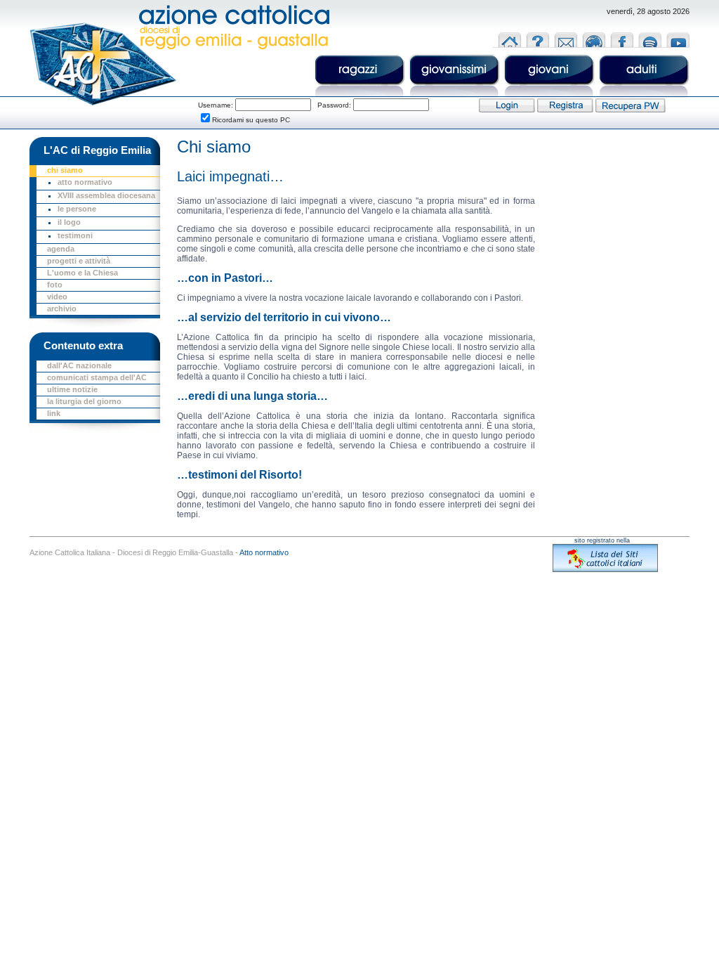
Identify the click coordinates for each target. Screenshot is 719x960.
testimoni (75, 235)
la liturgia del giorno (84, 401)
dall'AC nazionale (79, 365)
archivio (62, 308)
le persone (77, 209)
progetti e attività (78, 261)
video (57, 296)
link (53, 413)
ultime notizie (72, 389)
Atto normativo (264, 552)
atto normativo (85, 182)
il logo (69, 222)
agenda (60, 249)
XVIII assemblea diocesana (106, 195)
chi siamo (65, 170)
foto (54, 284)
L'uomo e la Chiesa (82, 272)
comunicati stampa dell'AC (97, 377)
